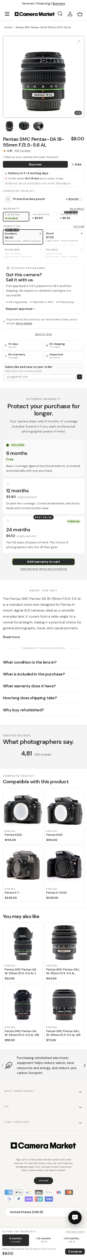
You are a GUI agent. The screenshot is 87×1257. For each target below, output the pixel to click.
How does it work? (75, 1231)
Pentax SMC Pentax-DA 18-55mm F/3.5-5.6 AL (43, 27)
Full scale (78, 226)
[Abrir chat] (75, 1217)
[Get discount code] (79, 377)
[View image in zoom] (79, 41)
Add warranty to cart (43, 562)
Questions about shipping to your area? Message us (38, 183)
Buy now (35, 164)
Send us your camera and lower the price (31, 157)
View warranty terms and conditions (43, 569)
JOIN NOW (44, 1180)
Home (8, 27)
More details (77, 208)
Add (78, 164)
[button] (80, 14)
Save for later (43, 334)
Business (59, 3)
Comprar (75, 1251)
